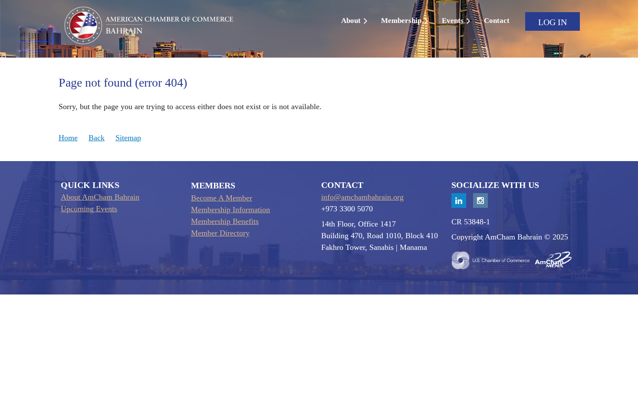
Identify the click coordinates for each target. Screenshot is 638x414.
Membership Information (230, 209)
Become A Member (221, 198)
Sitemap (128, 137)
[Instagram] (480, 200)
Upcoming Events (89, 208)
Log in (552, 22)
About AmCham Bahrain (100, 197)
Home (68, 137)
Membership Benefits (225, 221)
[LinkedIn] (458, 200)
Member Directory (220, 233)
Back (97, 137)
